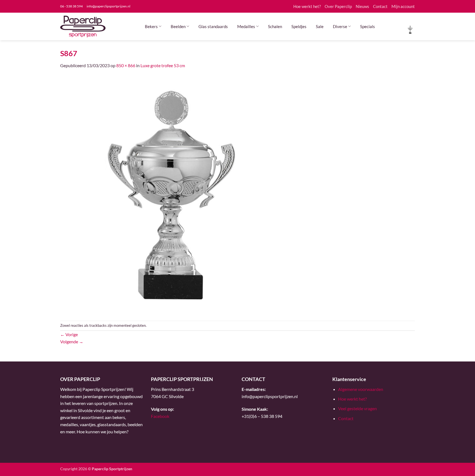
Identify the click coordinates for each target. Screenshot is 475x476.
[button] (410, 29)
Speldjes (298, 26)
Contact (380, 6)
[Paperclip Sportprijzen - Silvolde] (83, 26)
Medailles (246, 26)
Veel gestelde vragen (357, 408)
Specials (367, 26)
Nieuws (362, 6)
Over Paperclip (338, 6)
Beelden (178, 26)
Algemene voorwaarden (360, 389)
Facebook (160, 416)
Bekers (151, 26)
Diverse (340, 26)
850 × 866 (125, 65)
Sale (320, 26)
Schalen (275, 26)
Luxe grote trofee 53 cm (162, 65)
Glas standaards (213, 26)
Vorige (69, 334)
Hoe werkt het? (307, 6)
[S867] (177, 194)
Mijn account (403, 6)
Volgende (71, 341)
